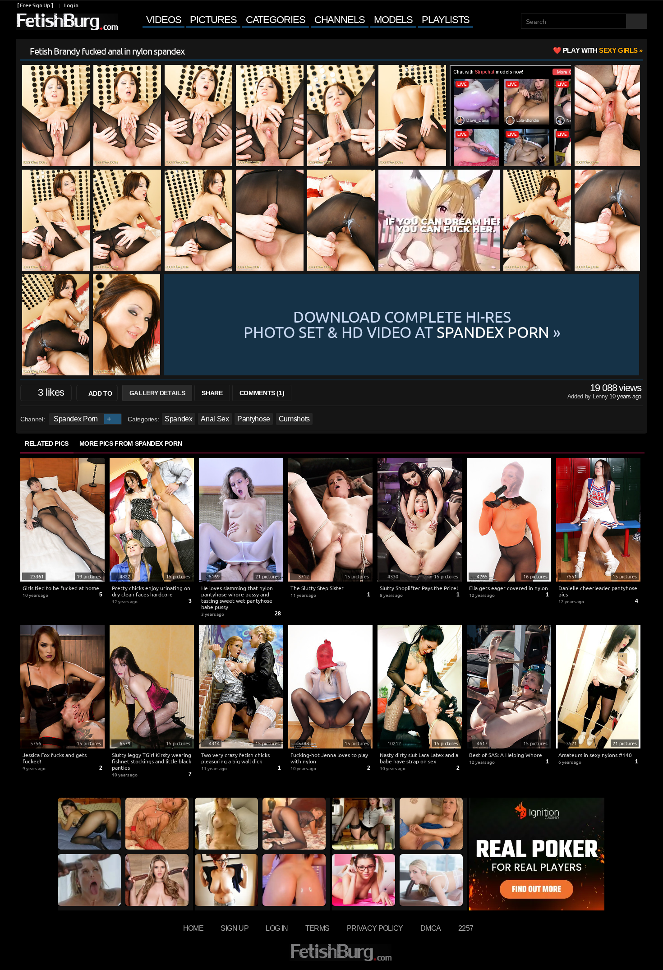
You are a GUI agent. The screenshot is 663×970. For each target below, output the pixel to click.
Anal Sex (215, 419)
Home (193, 928)
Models (393, 19)
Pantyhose (253, 419)
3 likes (51, 392)
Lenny (601, 396)
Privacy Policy (375, 928)
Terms (317, 928)
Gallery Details (157, 393)
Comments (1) (262, 393)
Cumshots (294, 419)
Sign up (234, 928)
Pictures (213, 19)
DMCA (430, 928)
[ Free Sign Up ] (35, 5)
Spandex (179, 419)
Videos (163, 19)
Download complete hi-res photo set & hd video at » (402, 324)
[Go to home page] (67, 22)
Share (212, 393)
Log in (71, 5)
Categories (275, 19)
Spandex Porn (76, 419)
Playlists (446, 19)
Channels (339, 19)
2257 (465, 928)
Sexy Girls (600, 50)
